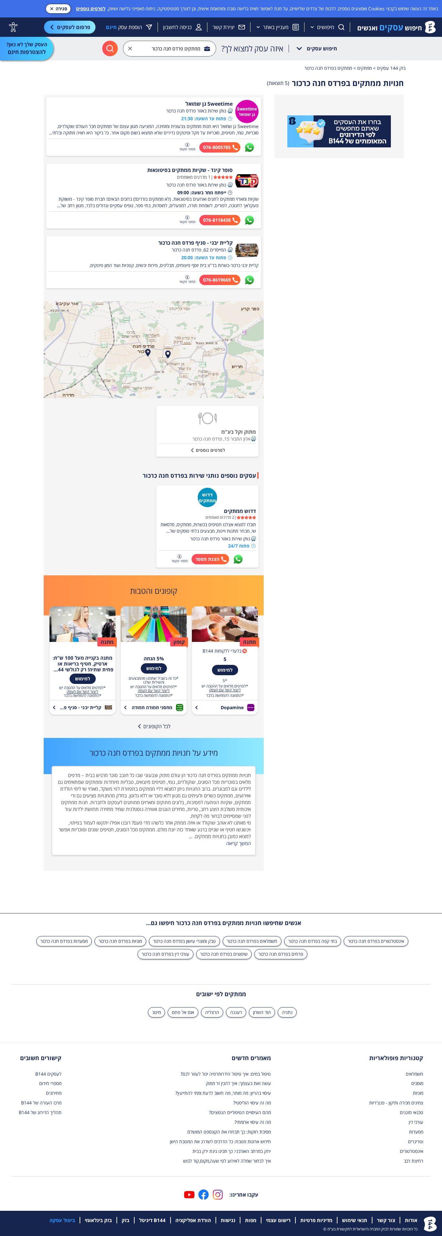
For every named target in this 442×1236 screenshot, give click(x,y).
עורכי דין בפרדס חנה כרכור (165, 954)
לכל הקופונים (157, 726)
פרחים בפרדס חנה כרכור (281, 954)
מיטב (156, 1012)
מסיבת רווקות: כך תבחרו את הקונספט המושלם (229, 1132)
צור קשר (386, 1220)
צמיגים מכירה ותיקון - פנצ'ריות (396, 1103)
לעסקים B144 (48, 1074)
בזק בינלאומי (98, 1220)
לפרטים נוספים (90, 8)
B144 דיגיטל (152, 1220)
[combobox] (169, 49)
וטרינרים (415, 1141)
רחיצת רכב (413, 1161)
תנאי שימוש (354, 1220)
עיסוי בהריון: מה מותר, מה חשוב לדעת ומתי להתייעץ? (223, 1093)
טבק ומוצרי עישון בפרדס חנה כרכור (184, 941)
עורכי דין (416, 1122)
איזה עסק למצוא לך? (252, 48)
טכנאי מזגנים (411, 1112)
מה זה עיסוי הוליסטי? (252, 1103)
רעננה (236, 1012)
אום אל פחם (183, 1012)
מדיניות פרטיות (316, 1220)
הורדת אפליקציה (193, 1220)
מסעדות (416, 1132)
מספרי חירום (50, 1083)
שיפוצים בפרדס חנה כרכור (224, 954)
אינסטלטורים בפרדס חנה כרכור (376, 941)
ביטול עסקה (62, 1220)
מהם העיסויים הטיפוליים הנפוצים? (240, 1112)
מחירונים (53, 1093)
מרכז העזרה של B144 (41, 1103)
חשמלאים (414, 1074)
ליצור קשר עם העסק (225, 690)
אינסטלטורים (411, 1151)
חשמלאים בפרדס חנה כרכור (252, 941)
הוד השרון (262, 1012)
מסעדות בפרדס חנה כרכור (64, 941)
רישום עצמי (278, 1220)
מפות (250, 1220)
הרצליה (212, 1012)
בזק (125, 1220)
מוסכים (417, 1083)
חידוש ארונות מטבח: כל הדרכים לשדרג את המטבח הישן (220, 1141)
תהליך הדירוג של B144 (40, 1112)
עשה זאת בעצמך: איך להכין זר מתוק (238, 1083)
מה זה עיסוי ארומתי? (253, 1122)
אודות (411, 1220)
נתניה (287, 1012)
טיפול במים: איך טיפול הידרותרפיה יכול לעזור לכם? (226, 1074)
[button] (230, 110)
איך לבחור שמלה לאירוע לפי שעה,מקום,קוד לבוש (227, 1161)
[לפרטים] (339, 131)
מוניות (418, 1093)
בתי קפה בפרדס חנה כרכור (312, 941)
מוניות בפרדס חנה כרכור (120, 941)
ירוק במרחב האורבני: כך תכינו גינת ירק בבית (232, 1151)
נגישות (228, 1220)
